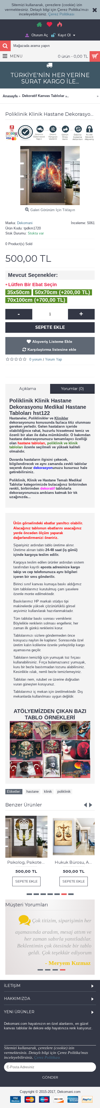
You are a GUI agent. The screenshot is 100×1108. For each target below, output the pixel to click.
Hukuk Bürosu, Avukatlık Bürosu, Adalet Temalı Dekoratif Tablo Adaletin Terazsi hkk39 (75, 862)
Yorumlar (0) (72, 388)
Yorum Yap (53, 359)
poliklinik (64, 792)
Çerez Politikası (61, 14)
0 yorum (35, 359)
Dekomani (25, 223)
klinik (48, 792)
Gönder (50, 1077)
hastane (32, 792)
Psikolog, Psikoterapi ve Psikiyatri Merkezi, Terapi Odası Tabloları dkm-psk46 (27, 862)
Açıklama (27, 388)
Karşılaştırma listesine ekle (51, 349)
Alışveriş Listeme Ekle (52, 341)
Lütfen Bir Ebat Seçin (32, 284)
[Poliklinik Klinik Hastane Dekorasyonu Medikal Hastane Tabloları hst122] (50, 175)
